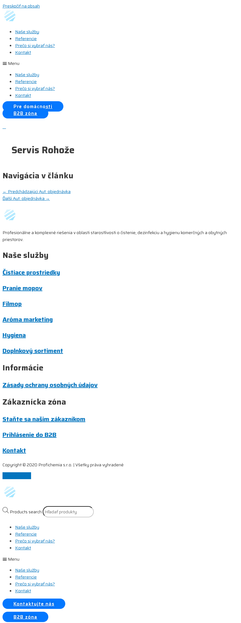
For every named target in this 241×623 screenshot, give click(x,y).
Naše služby (27, 31)
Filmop (12, 304)
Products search (26, 511)
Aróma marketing (28, 319)
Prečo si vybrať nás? (35, 45)
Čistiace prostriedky (31, 272)
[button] (120, 63)
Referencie (26, 38)
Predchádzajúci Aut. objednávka (37, 191)
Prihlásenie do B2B (29, 435)
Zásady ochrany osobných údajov (50, 385)
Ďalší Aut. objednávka (26, 198)
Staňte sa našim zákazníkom (44, 419)
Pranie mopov (22, 288)
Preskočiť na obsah (21, 6)
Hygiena (14, 335)
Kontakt (23, 52)
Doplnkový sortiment (33, 351)
